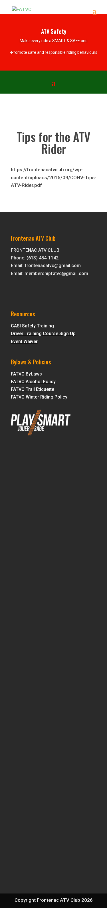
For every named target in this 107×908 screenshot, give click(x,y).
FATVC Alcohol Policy (33, 381)
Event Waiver (24, 341)
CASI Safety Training (32, 326)
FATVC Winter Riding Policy (39, 397)
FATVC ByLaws (26, 374)
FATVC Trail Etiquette (32, 389)
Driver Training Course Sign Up (43, 333)
